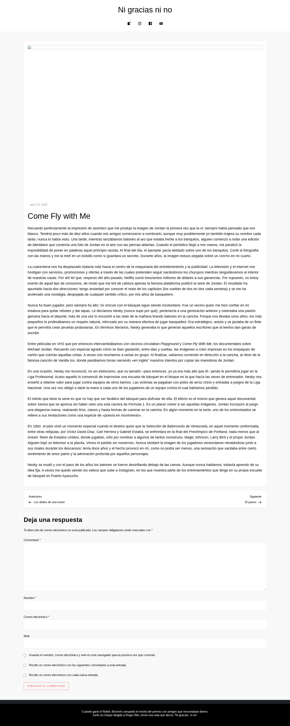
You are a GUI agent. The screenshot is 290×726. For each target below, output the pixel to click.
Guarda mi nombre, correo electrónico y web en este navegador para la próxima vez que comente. (92, 655)
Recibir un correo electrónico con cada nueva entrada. (63, 675)
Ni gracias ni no (145, 9)
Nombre (30, 598)
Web (27, 636)
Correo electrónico (36, 617)
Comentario (32, 540)
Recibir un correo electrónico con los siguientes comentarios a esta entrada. (77, 665)
